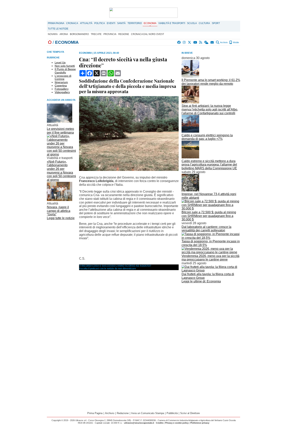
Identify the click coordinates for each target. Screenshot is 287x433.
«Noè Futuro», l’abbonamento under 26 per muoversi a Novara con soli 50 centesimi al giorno (61, 170)
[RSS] (200, 42)
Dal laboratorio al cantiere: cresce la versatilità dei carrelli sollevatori (206, 228)
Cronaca (72, 23)
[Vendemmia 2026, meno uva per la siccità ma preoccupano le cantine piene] (211, 252)
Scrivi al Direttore (190, 413)
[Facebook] (179, 42)
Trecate (96, 34)
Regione (123, 34)
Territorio (134, 23)
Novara (53, 34)
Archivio (224, 42)
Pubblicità (172, 413)
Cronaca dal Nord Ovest (147, 34)
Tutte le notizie (58, 28)
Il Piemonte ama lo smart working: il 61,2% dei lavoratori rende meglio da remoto (211, 81)
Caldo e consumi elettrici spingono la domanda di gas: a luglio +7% (207, 137)
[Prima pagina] (50, 42)
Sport (216, 23)
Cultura (204, 23)
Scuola (192, 23)
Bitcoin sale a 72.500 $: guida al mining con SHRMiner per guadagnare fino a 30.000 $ (209, 216)
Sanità (121, 23)
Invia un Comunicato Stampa (147, 413)
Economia (150, 23)
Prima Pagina (56, 23)
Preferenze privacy (199, 423)
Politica (99, 23)
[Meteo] (206, 42)
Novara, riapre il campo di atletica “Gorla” (58, 210)
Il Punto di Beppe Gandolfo (65, 71)
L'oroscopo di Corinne (63, 77)
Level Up (60, 62)
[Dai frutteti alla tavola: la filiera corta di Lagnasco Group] (211, 270)
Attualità (86, 23)
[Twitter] (190, 42)
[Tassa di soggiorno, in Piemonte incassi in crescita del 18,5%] (211, 237)
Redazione (123, 413)
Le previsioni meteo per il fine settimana (60, 130)
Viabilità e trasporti (171, 23)
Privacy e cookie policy (177, 423)
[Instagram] (184, 42)
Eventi (111, 23)
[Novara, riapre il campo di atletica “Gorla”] (59, 200)
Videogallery (62, 92)
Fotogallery (62, 88)
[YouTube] (195, 42)
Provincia (109, 34)
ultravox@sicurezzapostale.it (139, 423)
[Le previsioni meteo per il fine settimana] (59, 121)
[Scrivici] (212, 42)
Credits (159, 423)
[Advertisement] (211, 311)
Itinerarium (61, 82)
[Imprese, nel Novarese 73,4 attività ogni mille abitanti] (190, 190)
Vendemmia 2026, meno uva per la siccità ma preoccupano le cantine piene (210, 257)
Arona (64, 34)
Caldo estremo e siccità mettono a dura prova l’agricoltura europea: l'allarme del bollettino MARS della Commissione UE (209, 164)
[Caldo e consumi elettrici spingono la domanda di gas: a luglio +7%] (190, 131)
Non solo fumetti (65, 65)
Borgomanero (79, 34)
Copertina (61, 85)
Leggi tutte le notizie (61, 218)
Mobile (235, 42)
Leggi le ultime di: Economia (201, 281)
